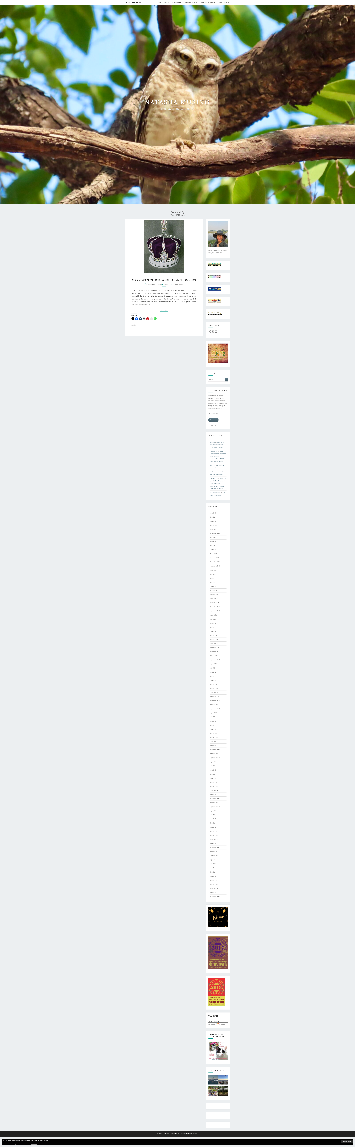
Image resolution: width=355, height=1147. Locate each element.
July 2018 (212, 815)
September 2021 (215, 660)
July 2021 (212, 668)
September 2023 (215, 566)
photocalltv (213, 451)
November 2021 (215, 652)
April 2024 (213, 550)
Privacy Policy (34, 1144)
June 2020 (213, 721)
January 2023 (214, 599)
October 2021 (214, 656)
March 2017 (213, 880)
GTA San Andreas (215, 492)
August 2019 (213, 762)
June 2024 (213, 541)
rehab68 (212, 442)
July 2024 (212, 537)
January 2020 (214, 741)
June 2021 (213, 672)
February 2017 (214, 884)
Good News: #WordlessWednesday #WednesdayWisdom (217, 444)
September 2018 (215, 807)
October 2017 (214, 851)
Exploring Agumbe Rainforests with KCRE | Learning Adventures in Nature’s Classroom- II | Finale (218, 456)
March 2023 (213, 590)
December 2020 (214, 696)
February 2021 (214, 688)
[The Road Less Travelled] (223, 1092)
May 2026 (212, 517)
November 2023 (215, 562)
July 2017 (212, 864)
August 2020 (213, 713)
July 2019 (212, 766)
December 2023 (214, 558)
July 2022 (212, 619)
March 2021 (213, 684)
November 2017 (215, 847)
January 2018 (214, 839)
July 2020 (212, 717)
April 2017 (213, 876)
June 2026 (213, 513)
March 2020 (213, 733)
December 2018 (214, 794)
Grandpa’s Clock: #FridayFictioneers (164, 280)
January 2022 (214, 643)
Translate (222, 1024)
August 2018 (213, 811)
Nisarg (195, 1133)
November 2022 (215, 607)
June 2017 (213, 868)
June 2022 (213, 623)
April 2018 (213, 827)
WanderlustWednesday (208, 2)
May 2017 (212, 872)
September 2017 (215, 856)
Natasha (167, 284)
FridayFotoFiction (223, 2)
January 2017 (214, 888)
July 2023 (212, 574)
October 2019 (214, 754)
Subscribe (213, 420)
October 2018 (214, 802)
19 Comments (178, 284)
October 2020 (214, 705)
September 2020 (215, 709)
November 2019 (215, 749)
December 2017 (214, 843)
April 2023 (213, 586)
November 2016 (215, 896)
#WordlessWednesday (191, 2)
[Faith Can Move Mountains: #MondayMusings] (213, 1080)
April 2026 (213, 521)
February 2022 (214, 639)
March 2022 (213, 635)
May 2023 (212, 582)
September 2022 (215, 611)
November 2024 (215, 533)
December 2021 (214, 647)
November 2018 (215, 798)
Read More (164, 310)
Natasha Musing (133, 2)
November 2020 (215, 701)
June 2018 (213, 819)
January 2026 (214, 529)
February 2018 (214, 835)
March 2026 (213, 525)
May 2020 (212, 725)
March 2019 (213, 782)
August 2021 (213, 664)
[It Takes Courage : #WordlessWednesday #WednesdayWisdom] (213, 1092)
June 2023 (213, 578)
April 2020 (213, 729)
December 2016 (214, 892)
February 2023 (214, 594)
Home (159, 2)
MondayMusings (177, 2)
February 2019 (214, 786)
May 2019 (212, 774)
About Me (166, 2)
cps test (212, 465)
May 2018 (212, 823)
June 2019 (213, 770)
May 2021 (212, 676)
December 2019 (214, 745)
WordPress (182, 1133)
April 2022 (213, 631)
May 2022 (212, 627)
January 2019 (214, 790)
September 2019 (215, 758)
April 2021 (213, 680)
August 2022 (213, 615)
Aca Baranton (214, 472)
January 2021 (214, 692)
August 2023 (213, 570)
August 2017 (213, 860)
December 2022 (214, 603)
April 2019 (213, 778)
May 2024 (212, 546)
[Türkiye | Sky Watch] (223, 1080)
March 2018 (213, 831)
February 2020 (214, 737)
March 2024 (213, 554)
